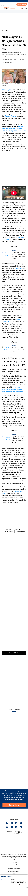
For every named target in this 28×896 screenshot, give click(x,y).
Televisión (8, 529)
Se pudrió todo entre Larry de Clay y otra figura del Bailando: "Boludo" (18, 439)
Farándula (17, 529)
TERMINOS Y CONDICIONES (14, 868)
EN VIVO (24, 8)
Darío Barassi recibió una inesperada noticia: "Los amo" (19, 349)
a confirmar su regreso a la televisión (14, 129)
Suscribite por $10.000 (21, 4)
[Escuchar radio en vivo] (2, 8)
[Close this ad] (27, 887)
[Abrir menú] (2, 4)
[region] (14, 24)
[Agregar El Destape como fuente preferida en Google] (14, 65)
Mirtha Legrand (9, 531)
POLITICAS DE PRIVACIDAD (14, 871)
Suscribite (14, 805)
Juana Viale (19, 268)
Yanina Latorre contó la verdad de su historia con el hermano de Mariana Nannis (19, 255)
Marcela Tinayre (10, 116)
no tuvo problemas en (13, 389)
